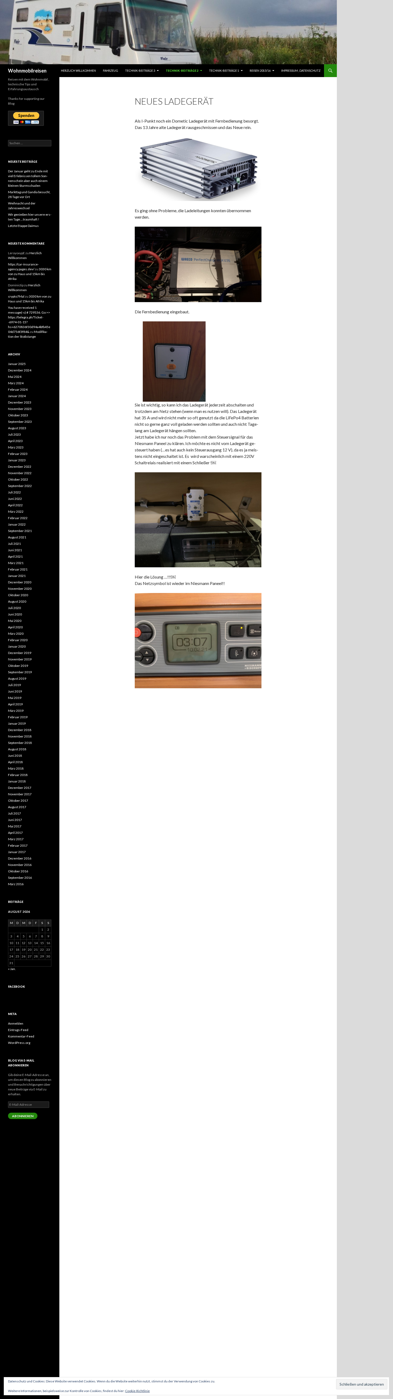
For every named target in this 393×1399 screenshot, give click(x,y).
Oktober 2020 (18, 595)
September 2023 (20, 422)
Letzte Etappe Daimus (23, 226)
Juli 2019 (14, 685)
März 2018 (16, 768)
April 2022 (15, 505)
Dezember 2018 (19, 730)
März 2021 (16, 563)
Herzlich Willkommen (78, 70)
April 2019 (15, 704)
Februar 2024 (18, 389)
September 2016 (20, 878)
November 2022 (20, 473)
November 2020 (20, 589)
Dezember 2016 (19, 858)
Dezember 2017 (19, 788)
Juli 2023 (14, 434)
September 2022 (20, 486)
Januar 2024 (17, 396)
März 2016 (16, 884)
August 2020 (17, 601)
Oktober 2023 (18, 415)
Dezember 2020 (19, 582)
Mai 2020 (14, 621)
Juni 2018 (15, 756)
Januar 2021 (17, 576)
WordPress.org (19, 1043)
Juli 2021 (14, 544)
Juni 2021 (15, 550)
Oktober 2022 (18, 479)
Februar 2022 (18, 518)
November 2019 (20, 659)
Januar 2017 (17, 852)
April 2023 (15, 441)
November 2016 (20, 865)
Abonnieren (22, 1116)
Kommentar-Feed (21, 1036)
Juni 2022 (15, 499)
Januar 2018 (17, 781)
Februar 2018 (18, 775)
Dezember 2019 (19, 653)
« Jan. (12, 969)
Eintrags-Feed (18, 1030)
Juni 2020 (15, 614)
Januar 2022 (17, 524)
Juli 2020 (14, 608)
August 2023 (17, 428)
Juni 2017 (15, 820)
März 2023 (16, 447)
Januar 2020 (17, 646)
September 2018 (20, 743)
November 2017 (20, 794)
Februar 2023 (18, 454)
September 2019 (20, 672)
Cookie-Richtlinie (137, 1391)
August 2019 (17, 678)
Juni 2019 (15, 691)
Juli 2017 (14, 813)
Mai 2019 (14, 698)
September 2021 (20, 531)
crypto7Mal (16, 296)
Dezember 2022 (19, 467)
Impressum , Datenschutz (301, 70)
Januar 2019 (17, 723)
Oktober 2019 (18, 666)
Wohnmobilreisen (27, 71)
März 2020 (16, 634)
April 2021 (15, 556)
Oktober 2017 (18, 801)
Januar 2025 (17, 364)
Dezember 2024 (19, 370)
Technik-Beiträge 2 (182, 70)
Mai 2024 (14, 377)
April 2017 (15, 833)
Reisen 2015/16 (260, 70)
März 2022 (16, 512)
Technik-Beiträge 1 (224, 70)
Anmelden (15, 1023)
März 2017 (16, 839)
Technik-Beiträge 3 (140, 70)
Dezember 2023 (19, 402)
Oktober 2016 (18, 871)
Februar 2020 (18, 640)
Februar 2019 (18, 717)
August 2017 (17, 807)
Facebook (16, 986)
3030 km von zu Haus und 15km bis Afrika (29, 274)
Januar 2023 (17, 460)
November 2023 (20, 409)
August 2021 (17, 537)
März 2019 (16, 711)
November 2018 (20, 736)
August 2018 (17, 749)
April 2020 (15, 627)
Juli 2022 (14, 492)
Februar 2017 (18, 845)
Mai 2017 (14, 826)
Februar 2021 (18, 569)
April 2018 (15, 762)
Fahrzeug (110, 70)
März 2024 (16, 383)
